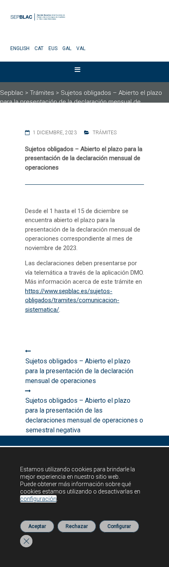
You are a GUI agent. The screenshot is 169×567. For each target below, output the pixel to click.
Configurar (119, 526)
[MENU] (83, 71)
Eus (52, 48)
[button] (77, 71)
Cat (38, 48)
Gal (66, 48)
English (20, 48)
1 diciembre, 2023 (55, 132)
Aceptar (37, 526)
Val (80, 48)
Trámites (104, 132)
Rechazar (77, 526)
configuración (38, 499)
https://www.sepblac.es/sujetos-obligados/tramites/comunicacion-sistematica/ (72, 300)
